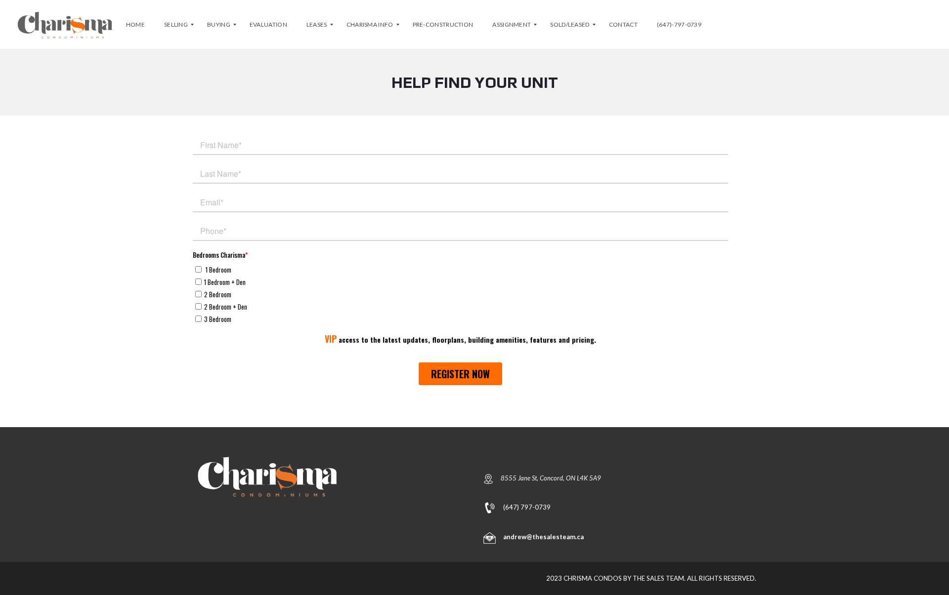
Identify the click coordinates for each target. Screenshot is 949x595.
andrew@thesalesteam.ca (543, 537)
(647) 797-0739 (527, 507)
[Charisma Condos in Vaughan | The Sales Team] (65, 24)
